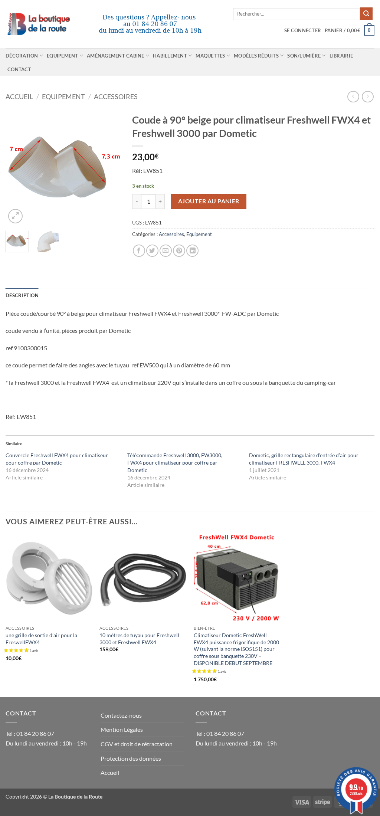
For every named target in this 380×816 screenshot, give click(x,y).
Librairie (341, 56)
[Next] (109, 167)
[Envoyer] (366, 13)
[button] (302, 30)
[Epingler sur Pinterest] (179, 251)
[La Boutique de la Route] (114, 24)
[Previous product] (367, 96)
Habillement (170, 56)
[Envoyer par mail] (166, 251)
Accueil (19, 96)
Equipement (62, 56)
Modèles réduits (256, 56)
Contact (19, 69)
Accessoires (116, 96)
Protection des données (131, 758)
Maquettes (210, 56)
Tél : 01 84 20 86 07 (30, 733)
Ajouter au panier (208, 201)
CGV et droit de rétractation (137, 743)
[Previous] (17, 167)
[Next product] (353, 96)
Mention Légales (122, 729)
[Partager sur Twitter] (152, 251)
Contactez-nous (121, 715)
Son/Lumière (304, 56)
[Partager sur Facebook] (139, 251)
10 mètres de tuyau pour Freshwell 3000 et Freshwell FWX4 (139, 638)
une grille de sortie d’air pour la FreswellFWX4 (41, 638)
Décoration (22, 56)
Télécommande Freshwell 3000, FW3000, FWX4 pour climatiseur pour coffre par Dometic (174, 462)
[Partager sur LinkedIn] (192, 251)
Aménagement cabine (115, 56)
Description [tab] (22, 295)
